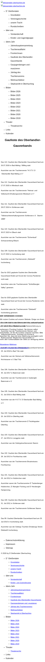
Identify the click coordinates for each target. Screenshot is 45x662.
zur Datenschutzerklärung (10, 348)
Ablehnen (13, 344)
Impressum (24, 348)
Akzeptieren (4, 344)
